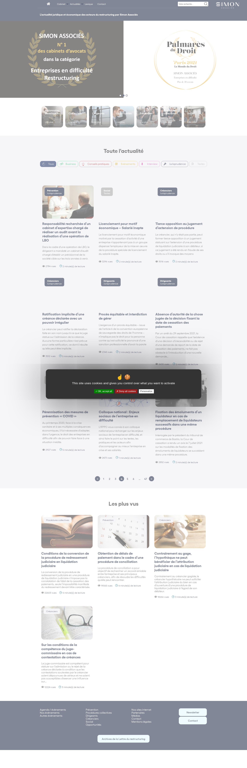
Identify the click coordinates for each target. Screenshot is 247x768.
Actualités (75, 4)
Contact (101, 4)
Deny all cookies (127, 391)
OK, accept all (104, 391)
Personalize (146, 391)
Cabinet (61, 4)
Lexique (89, 4)
